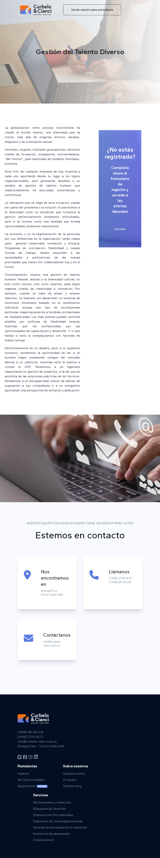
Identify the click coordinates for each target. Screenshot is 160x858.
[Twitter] (19, 757)
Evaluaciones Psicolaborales (53, 815)
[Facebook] (25, 757)
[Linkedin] (36, 757)
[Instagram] (30, 757)
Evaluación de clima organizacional (57, 821)
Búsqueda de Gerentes (49, 809)
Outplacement (43, 840)
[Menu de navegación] (134, 10)
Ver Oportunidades (31, 780)
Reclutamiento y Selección (52, 802)
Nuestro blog (72, 786)
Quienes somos (74, 773)
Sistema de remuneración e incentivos (60, 827)
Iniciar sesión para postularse (92, 10)
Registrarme (32, 786)
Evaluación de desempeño (51, 834)
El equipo (69, 780)
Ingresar (23, 773)
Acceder (120, 229)
